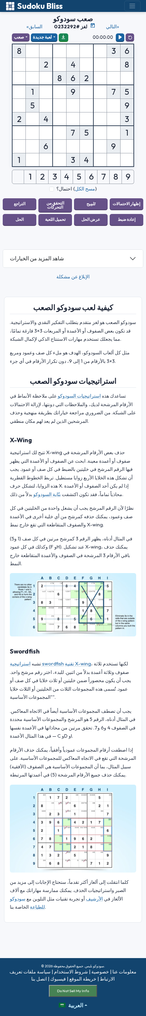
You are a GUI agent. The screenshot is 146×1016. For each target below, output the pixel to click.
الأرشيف (94, 899)
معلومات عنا (124, 972)
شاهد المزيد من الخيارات (37, 258)
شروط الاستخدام (71, 972)
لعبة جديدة (42, 37)
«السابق (34, 27)
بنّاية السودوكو (47, 494)
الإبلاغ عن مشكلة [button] (73, 277)
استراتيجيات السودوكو (79, 396)
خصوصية (100, 972)
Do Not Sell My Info (73, 990)
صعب (19, 37)
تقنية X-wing (78, 664)
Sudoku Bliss (40, 6)
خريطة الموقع (82, 979)
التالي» (112, 27)
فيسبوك (58, 979)
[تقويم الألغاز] (92, 25)
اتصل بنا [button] (39, 979)
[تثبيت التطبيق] (63, 37)
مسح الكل (85, 189)
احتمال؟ (64, 189)
